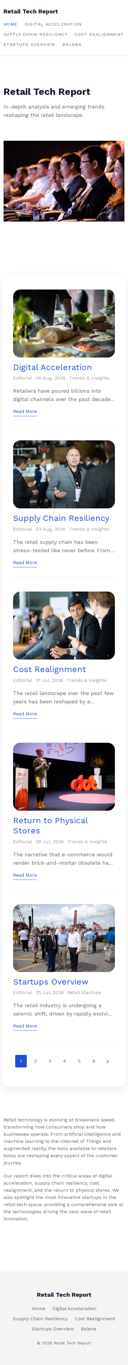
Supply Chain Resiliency (35, 34)
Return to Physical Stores (50, 825)
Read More (25, 411)
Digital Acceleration (53, 24)
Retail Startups (84, 992)
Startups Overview (29, 44)
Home (11, 24)
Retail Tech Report (31, 11)
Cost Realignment (99, 34)
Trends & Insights (89, 378)
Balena (72, 44)
